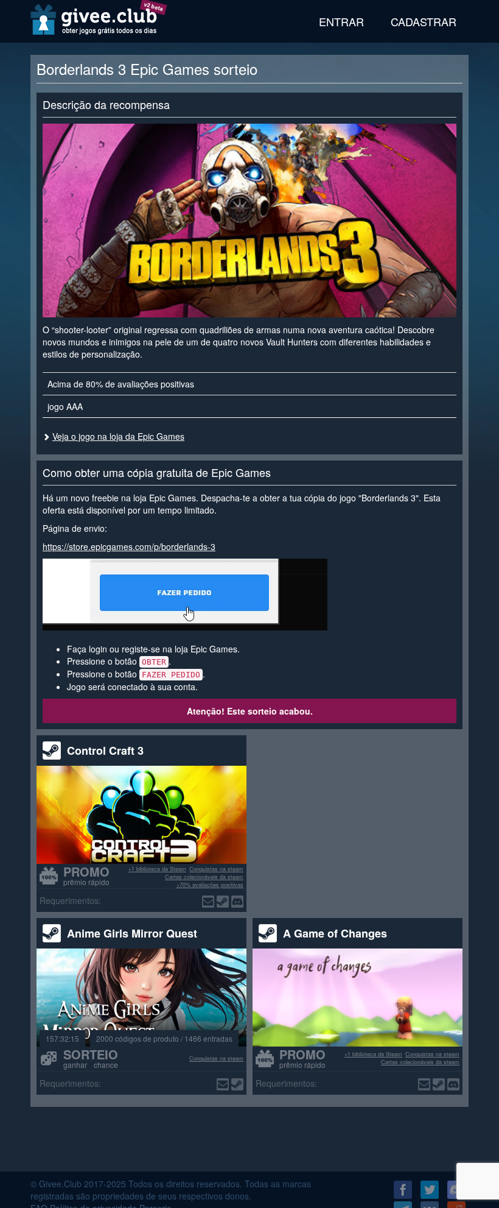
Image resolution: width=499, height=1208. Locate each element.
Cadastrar (423, 21)
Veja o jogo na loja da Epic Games (118, 436)
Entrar (341, 21)
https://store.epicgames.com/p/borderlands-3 (129, 546)
